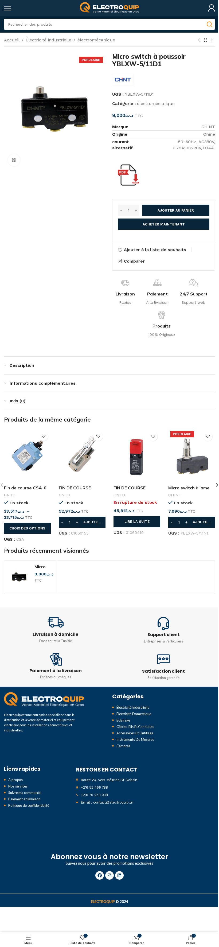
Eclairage (123, 720)
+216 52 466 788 (94, 787)
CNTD (9, 495)
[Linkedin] (119, 875)
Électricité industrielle (48, 39)
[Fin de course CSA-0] (27, 455)
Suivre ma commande (24, 792)
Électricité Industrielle (132, 707)
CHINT (174, 495)
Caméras (123, 746)
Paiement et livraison (24, 799)
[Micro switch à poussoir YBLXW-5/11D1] (19, 577)
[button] (82, 522)
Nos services (18, 786)
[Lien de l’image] (44, 699)
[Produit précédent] (199, 40)
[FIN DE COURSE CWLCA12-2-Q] (82, 455)
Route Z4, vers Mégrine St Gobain (109, 780)
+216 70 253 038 (94, 795)
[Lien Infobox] (55, 629)
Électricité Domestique (133, 714)
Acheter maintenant (164, 224)
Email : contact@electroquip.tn (107, 802)
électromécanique (96, 39)
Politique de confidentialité (28, 805)
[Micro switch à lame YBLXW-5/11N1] (191, 455)
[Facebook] (99, 875)
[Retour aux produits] (205, 40)
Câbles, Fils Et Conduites (135, 726)
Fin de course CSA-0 (25, 487)
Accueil (11, 39)
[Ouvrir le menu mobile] (7, 8)
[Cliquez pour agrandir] (14, 160)
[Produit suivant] (212, 40)
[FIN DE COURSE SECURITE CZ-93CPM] (137, 455)
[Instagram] (109, 875)
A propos (15, 780)
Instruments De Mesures (135, 739)
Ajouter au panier (176, 210)
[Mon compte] (211, 8)
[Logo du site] (109, 7)
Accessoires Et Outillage (134, 733)
